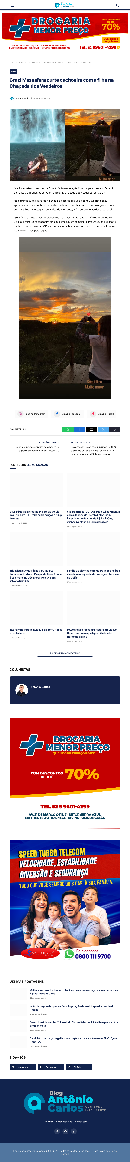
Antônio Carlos (40, 686)
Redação (25, 98)
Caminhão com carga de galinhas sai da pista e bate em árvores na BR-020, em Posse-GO (73, 1040)
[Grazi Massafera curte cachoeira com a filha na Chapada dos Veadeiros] (65, 145)
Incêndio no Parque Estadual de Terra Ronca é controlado (36, 631)
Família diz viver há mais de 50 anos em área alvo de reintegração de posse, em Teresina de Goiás (93, 574)
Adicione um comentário (65, 653)
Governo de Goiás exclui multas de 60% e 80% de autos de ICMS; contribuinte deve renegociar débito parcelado (93, 450)
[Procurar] (117, 5)
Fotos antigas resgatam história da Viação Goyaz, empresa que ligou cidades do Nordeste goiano (92, 633)
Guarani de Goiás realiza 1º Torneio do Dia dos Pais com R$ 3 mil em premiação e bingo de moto (36, 515)
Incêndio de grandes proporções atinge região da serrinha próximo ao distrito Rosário (72, 1008)
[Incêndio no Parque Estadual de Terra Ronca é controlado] (36, 608)
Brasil (13, 71)
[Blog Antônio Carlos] (65, 5)
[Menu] (13, 5)
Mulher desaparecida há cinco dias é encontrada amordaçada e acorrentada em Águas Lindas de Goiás (74, 992)
